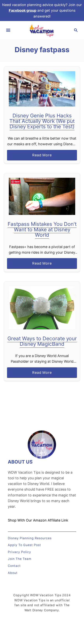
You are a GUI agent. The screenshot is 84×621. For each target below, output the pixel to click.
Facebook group (22, 10)
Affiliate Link (57, 520)
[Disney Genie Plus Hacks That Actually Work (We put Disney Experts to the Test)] (42, 88)
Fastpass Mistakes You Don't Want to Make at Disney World (42, 229)
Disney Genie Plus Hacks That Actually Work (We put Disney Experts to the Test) (42, 121)
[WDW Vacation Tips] (42, 30)
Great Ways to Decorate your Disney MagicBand (42, 341)
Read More (43, 156)
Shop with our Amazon (27, 520)
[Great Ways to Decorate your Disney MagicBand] (42, 307)
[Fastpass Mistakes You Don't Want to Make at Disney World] (42, 196)
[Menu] (8, 30)
